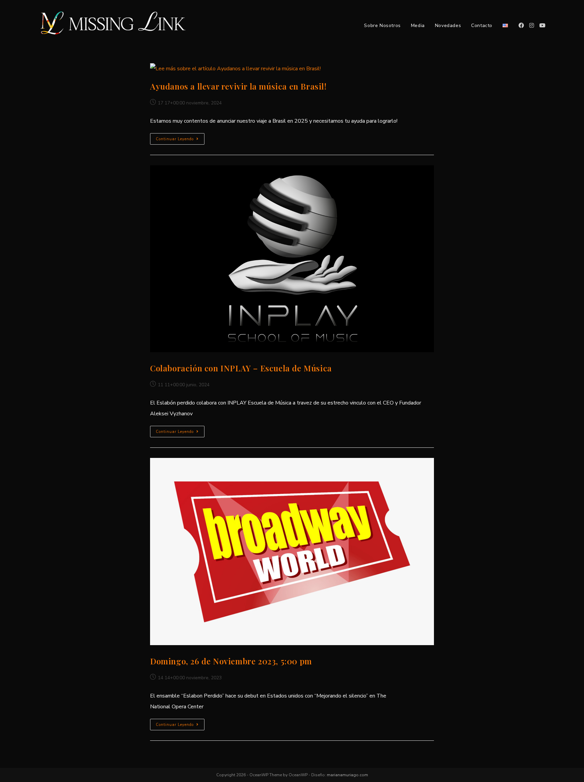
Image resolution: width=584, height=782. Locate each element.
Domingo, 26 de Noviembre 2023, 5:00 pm (231, 661)
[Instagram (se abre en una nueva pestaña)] (532, 25)
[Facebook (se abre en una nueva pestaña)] (521, 25)
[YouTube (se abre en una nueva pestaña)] (542, 25)
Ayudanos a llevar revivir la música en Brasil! (238, 86)
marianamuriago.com (347, 775)
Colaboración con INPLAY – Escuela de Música (241, 368)
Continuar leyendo (180, 140)
